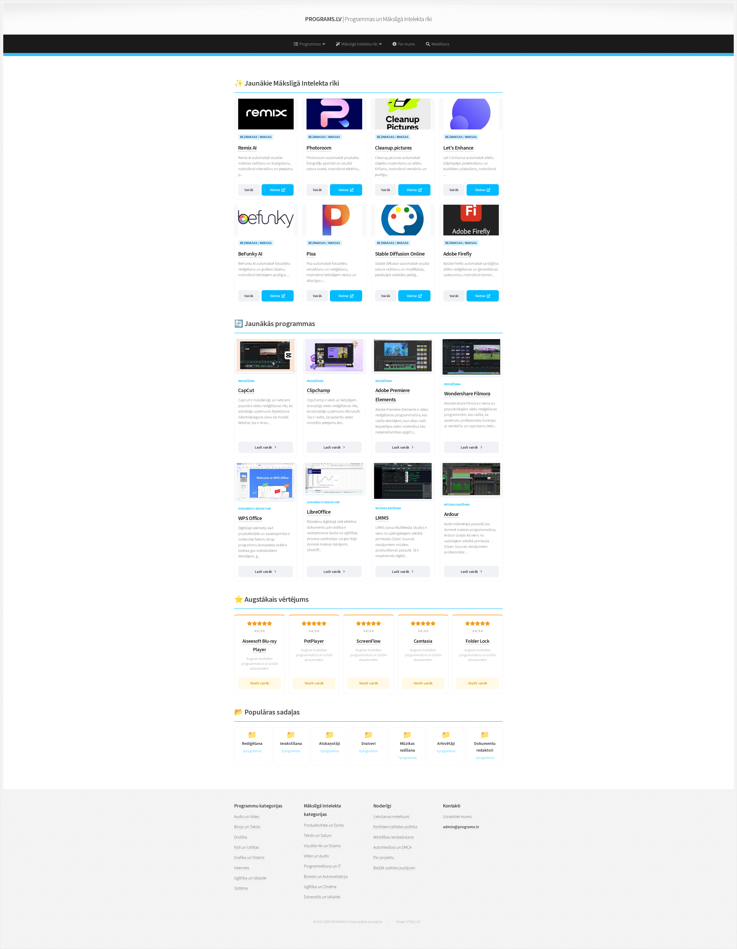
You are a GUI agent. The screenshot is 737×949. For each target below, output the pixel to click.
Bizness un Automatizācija (326, 876)
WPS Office (250, 518)
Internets (241, 867)
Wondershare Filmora (467, 393)
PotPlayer (314, 641)
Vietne (275, 190)
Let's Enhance (458, 147)
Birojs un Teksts (247, 826)
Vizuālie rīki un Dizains (322, 845)
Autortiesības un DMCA (392, 847)
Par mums (406, 44)
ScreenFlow (368, 641)
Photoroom (319, 147)
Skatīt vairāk (259, 683)
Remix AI (247, 147)
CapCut (246, 390)
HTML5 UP (413, 922)
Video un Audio (316, 856)
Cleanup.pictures (393, 147)
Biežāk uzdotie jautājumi (394, 867)
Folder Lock (477, 641)
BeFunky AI (250, 253)
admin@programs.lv (461, 826)
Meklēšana (439, 44)
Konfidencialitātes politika (395, 826)
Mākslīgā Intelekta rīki (359, 44)
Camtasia (423, 641)
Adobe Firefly (457, 253)
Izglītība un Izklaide (250, 878)
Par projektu (383, 857)
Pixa (311, 253)
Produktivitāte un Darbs (324, 825)
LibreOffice (318, 511)
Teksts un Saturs (318, 835)
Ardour (451, 514)
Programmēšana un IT (322, 866)
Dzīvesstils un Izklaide (322, 896)
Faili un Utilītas (246, 847)
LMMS (381, 517)
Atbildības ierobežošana (393, 837)
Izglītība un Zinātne (320, 886)
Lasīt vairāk (263, 447)
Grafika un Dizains (249, 857)
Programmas (310, 44)
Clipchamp (318, 390)
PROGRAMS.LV (368, 19)
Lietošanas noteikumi (391, 816)
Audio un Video (246, 816)
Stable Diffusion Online (400, 253)
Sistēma (241, 888)
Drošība (240, 837)
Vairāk (248, 190)
